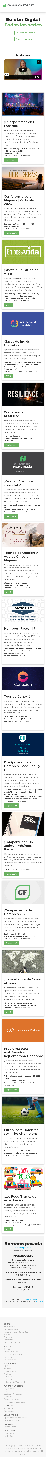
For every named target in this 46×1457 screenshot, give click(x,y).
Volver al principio (23, 1247)
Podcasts (8, 1357)
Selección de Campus (26, 33)
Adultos (7, 1374)
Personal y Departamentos (16, 1332)
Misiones (8, 1377)
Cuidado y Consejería (13, 1394)
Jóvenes (7, 1369)
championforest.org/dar (29, 1299)
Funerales (8, 1396)
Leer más (10, 160)
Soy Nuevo (9, 1389)
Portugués (8, 1379)
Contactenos (9, 1340)
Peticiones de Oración (13, 1342)
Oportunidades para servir (15, 1418)
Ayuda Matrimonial (12, 1399)
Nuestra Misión (10, 1326)
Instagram (34, 1451)
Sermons (8, 1349)
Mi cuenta (8, 1408)
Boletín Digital (10, 1427)
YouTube (21, 1451)
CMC (6, 1391)
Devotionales (10, 1359)
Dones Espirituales (12, 1420)
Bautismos (8, 1337)
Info (8, 305)
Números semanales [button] (25, 39)
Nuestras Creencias (12, 1329)
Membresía (9, 1334)
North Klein (9, 1436)
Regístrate (10, 233)
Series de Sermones (13, 1354)
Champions (9, 1433)
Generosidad (9, 1411)
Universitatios (10, 1371)
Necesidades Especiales (14, 1402)
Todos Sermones (11, 1352)
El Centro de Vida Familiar (15, 1382)
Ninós (6, 1366)
